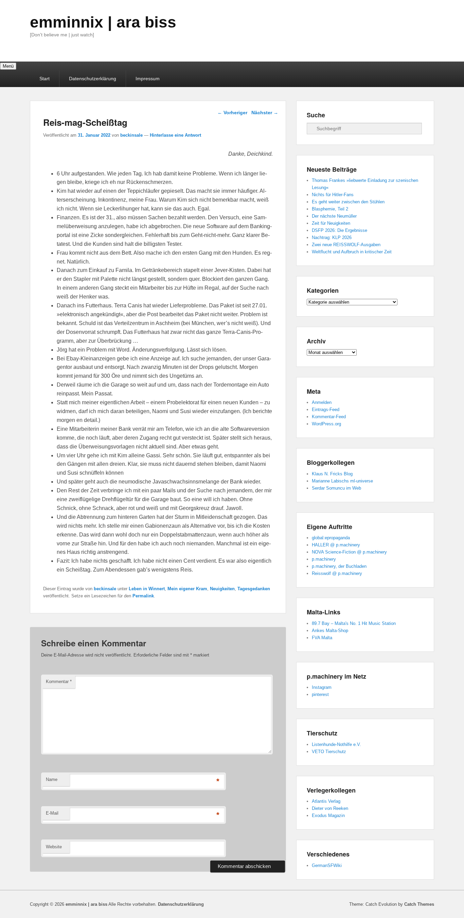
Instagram (322, 687)
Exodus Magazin (328, 815)
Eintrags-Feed (325, 409)
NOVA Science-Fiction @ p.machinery (349, 552)
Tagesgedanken (253, 588)
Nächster (264, 112)
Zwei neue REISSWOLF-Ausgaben (346, 244)
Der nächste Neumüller (334, 216)
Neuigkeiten (222, 588)
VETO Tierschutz (329, 751)
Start (44, 78)
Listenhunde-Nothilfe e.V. (336, 744)
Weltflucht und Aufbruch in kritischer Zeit (352, 251)
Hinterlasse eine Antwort (175, 135)
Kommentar (59, 681)
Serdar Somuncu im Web (336, 488)
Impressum (148, 78)
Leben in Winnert (147, 588)
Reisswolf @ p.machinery (337, 573)
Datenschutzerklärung (92, 78)
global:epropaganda (331, 537)
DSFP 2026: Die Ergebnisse (339, 230)
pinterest (320, 694)
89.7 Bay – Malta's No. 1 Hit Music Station (354, 623)
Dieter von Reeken (330, 808)
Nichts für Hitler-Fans (333, 194)
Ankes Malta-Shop (330, 630)
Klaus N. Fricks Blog (332, 473)
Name (51, 779)
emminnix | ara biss (103, 22)
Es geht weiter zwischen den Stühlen (348, 201)
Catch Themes (419, 904)
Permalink (143, 595)
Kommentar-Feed (329, 416)
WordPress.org (326, 423)
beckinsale (131, 135)
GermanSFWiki (327, 865)
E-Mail (52, 813)
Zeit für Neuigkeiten (331, 223)
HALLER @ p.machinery (336, 544)
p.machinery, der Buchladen (339, 566)
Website (54, 846)
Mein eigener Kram (187, 588)
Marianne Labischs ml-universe (342, 480)
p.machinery (324, 559)
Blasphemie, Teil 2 (330, 208)
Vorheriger (232, 112)
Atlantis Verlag (326, 801)
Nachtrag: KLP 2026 (332, 237)
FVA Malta (322, 637)
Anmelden (322, 402)
